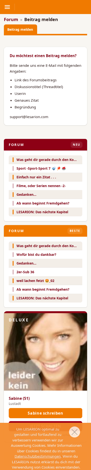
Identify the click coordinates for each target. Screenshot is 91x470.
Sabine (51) (19, 398)
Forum (11, 19)
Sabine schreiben (45, 413)
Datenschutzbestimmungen (38, 456)
